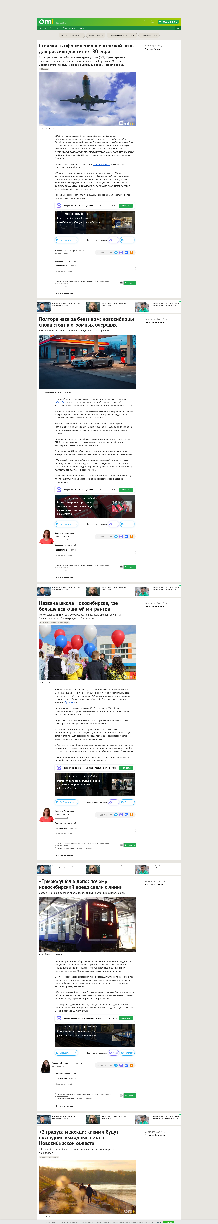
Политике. (159, 1222)
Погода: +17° (149, 21)
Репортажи (55, 28)
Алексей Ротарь (152, 48)
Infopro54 (59, 402)
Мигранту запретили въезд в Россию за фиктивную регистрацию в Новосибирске (78, 784)
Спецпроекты (69, 28)
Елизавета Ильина (154, 884)
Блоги (81, 28)
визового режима (101, 164)
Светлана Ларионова (155, 322)
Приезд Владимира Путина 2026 (122, 35)
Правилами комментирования (85, 286)
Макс (115, 240)
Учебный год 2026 (95, 35)
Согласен (168, 1222)
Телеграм (129, 240)
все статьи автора (61, 254)
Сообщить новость (68, 240)
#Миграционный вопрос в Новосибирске (54, 623)
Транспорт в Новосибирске (72, 35)
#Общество (44, 69)
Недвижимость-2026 (149, 35)
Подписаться (126, 205)
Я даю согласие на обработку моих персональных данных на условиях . (83, 282)
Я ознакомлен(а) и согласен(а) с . (75, 286)
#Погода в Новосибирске (49, 1157)
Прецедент (70, 702)
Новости (42, 28)
